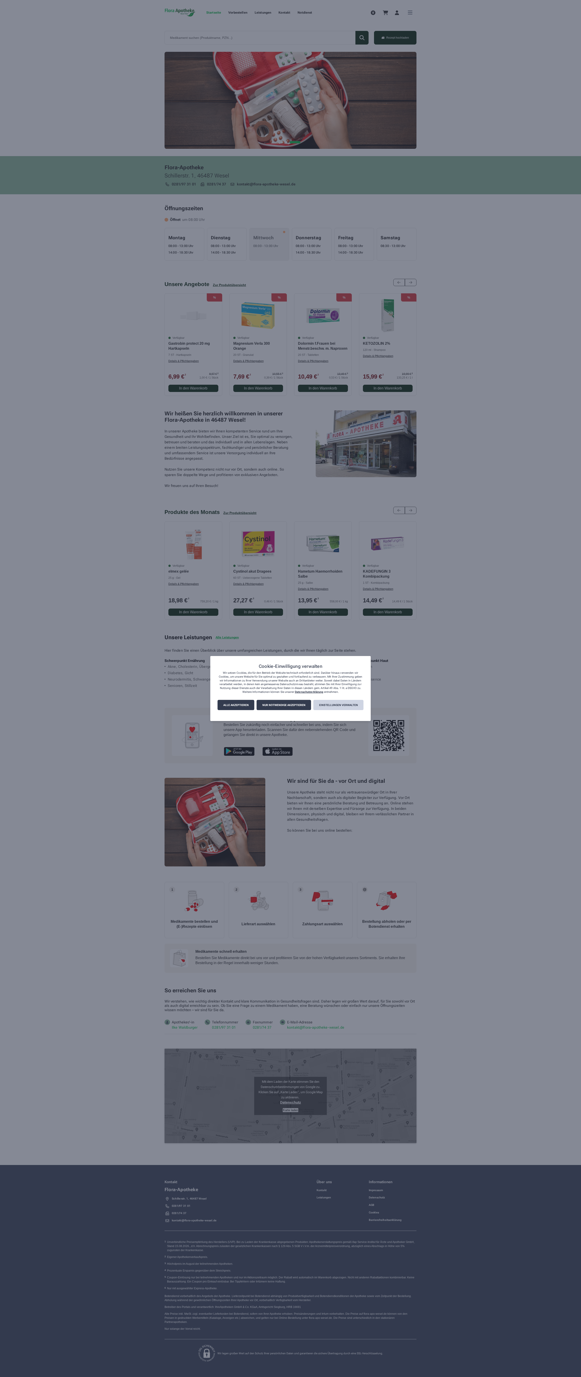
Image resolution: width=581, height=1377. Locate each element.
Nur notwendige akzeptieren (283, 705)
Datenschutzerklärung (309, 691)
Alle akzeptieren (236, 705)
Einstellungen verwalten (338, 705)
